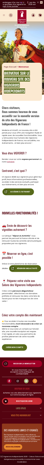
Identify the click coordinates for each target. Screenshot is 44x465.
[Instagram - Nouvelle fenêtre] (17, 381)
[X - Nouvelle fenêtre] (35, 381)
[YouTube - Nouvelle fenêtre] (26, 381)
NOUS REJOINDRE (13, 447)
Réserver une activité (27, 268)
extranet (10, 162)
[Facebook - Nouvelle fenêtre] (9, 381)
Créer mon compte (14, 347)
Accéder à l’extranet (20, 192)
